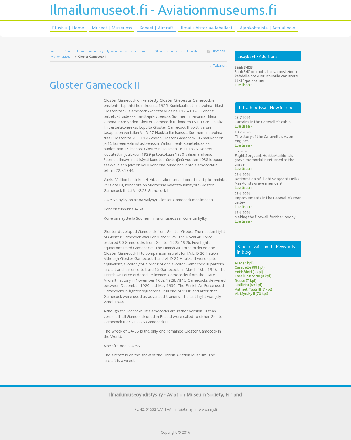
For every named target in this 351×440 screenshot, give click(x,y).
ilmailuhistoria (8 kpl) (253, 276)
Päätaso (55, 51)
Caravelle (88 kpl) (250, 267)
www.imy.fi (207, 409)
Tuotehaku (218, 51)
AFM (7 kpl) (244, 263)
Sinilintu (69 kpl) (248, 285)
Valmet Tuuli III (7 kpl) (253, 289)
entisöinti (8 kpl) (249, 272)
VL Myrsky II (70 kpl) (251, 293)
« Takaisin (218, 65)
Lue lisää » (243, 85)
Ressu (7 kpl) (245, 280)
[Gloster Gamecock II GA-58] (77, 100)
